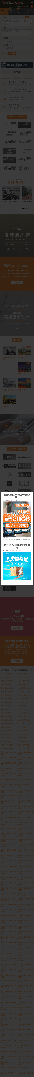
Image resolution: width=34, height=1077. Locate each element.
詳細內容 (5, 537)
